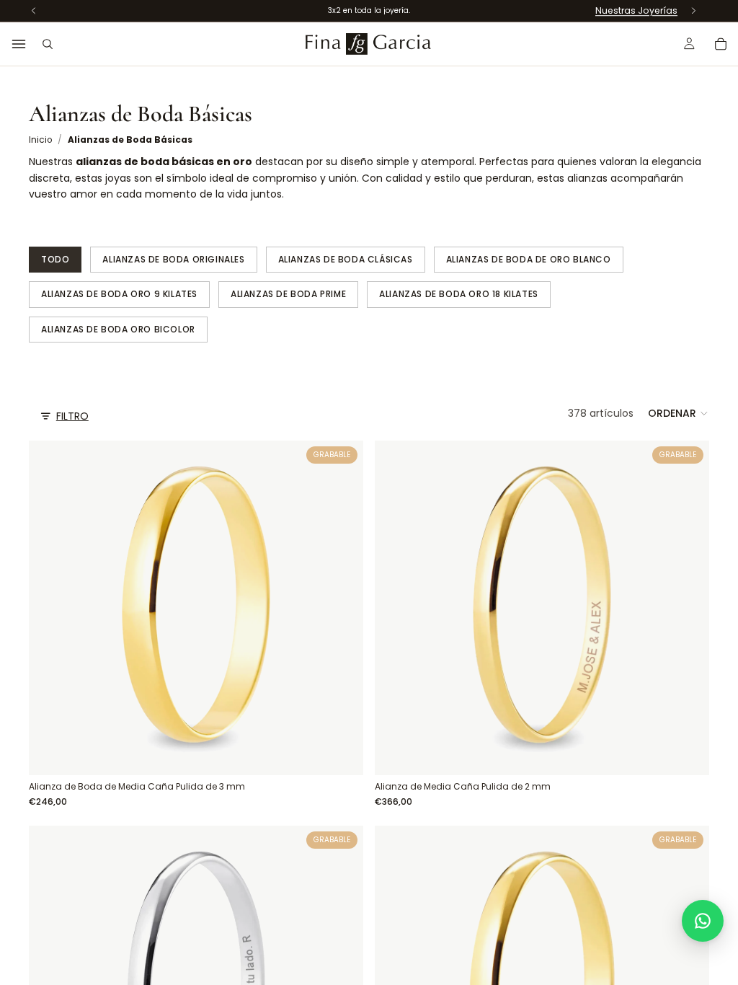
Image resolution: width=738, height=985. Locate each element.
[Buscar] (47, 44)
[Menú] (18, 44)
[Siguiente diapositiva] (687, 608)
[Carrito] (721, 44)
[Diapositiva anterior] (396, 608)
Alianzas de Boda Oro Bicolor (118, 329)
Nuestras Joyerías (636, 10)
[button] (678, 413)
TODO (55, 259)
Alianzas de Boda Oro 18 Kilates (458, 294)
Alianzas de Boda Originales (173, 259)
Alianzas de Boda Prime (288, 294)
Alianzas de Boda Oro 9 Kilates (119, 294)
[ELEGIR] (341, 753)
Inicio (40, 140)
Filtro (72, 416)
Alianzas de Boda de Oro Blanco (528, 259)
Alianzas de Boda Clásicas (345, 259)
